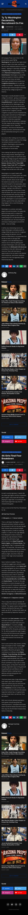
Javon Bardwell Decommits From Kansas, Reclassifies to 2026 (12, 392)
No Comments (19, 29)
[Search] (25, 4)
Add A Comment (14, 424)
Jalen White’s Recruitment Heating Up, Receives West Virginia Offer (14, 324)
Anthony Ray (9, 26)
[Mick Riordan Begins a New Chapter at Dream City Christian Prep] (14, 360)
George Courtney (10, 462)
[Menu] (3, 4)
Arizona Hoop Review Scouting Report (11, 14)
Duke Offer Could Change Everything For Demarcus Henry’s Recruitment (13, 301)
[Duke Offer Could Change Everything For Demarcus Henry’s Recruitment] (14, 292)
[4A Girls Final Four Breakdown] (14, 482)
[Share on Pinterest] (19, 34)
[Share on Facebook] (5, 34)
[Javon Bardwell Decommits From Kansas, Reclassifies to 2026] (14, 383)
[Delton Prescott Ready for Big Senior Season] (14, 337)
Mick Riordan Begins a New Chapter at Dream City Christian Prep (13, 370)
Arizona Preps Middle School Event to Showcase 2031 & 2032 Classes (13, 415)
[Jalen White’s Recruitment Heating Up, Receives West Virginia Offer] (14, 315)
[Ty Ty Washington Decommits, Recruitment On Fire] (14, 46)
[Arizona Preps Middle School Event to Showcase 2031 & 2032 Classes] (14, 406)
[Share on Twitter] (12, 34)
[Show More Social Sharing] (24, 34)
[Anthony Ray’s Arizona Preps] (14, 3)
